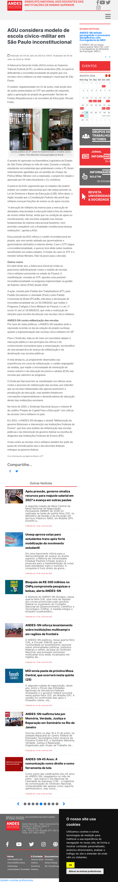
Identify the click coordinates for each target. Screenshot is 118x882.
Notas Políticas (51, 863)
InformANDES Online (16, 863)
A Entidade (37, 856)
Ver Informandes (105, 181)
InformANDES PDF (15, 859)
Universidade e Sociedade (19, 869)
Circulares (49, 859)
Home (10, 856)
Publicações (13, 866)
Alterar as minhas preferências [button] (85, 871)
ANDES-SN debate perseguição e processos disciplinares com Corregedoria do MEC (95, 36)
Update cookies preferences (16, 880)
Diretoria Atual (37, 859)
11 (53, 804)
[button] (105, 57)
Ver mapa (58, 830)
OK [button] (70, 865)
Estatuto (34, 869)
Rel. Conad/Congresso (54, 866)
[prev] (106, 75)
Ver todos (109, 161)
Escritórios (35, 866)
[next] (109, 75)
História (34, 863)
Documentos (51, 856)
